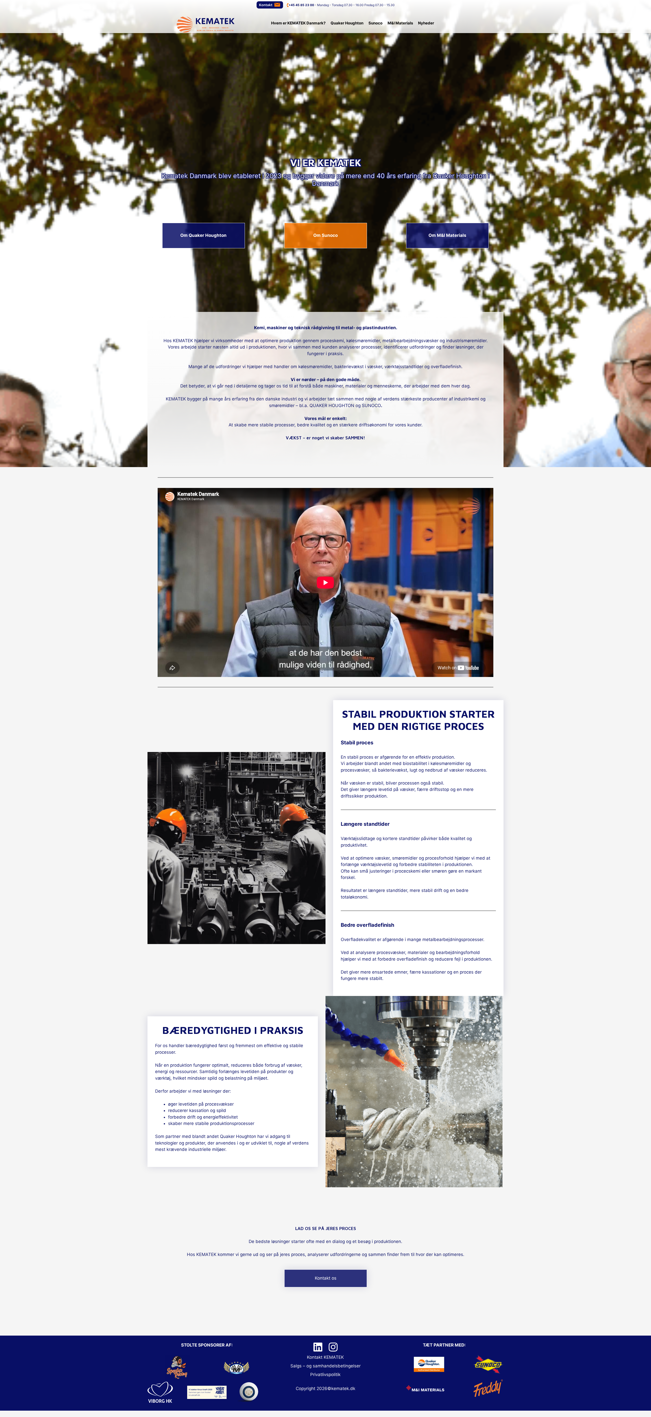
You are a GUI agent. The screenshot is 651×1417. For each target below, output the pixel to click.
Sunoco (375, 23)
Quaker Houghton (347, 23)
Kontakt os (325, 1278)
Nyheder (426, 23)
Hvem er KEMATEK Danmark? (298, 23)
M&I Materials (400, 23)
